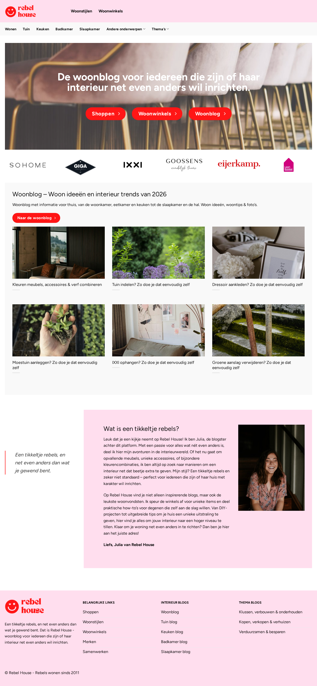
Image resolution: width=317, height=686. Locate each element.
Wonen (10, 29)
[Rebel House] (34, 11)
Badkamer (64, 29)
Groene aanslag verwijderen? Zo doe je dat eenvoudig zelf (251, 365)
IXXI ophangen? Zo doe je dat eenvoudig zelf (153, 362)
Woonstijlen (81, 11)
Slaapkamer (89, 29)
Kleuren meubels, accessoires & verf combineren (57, 284)
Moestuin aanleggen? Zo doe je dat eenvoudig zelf (54, 365)
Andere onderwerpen (124, 29)
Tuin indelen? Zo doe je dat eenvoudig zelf (151, 284)
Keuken (42, 29)
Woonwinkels (111, 11)
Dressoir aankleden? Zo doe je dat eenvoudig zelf (257, 284)
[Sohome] (28, 165)
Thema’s (159, 29)
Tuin (26, 29)
